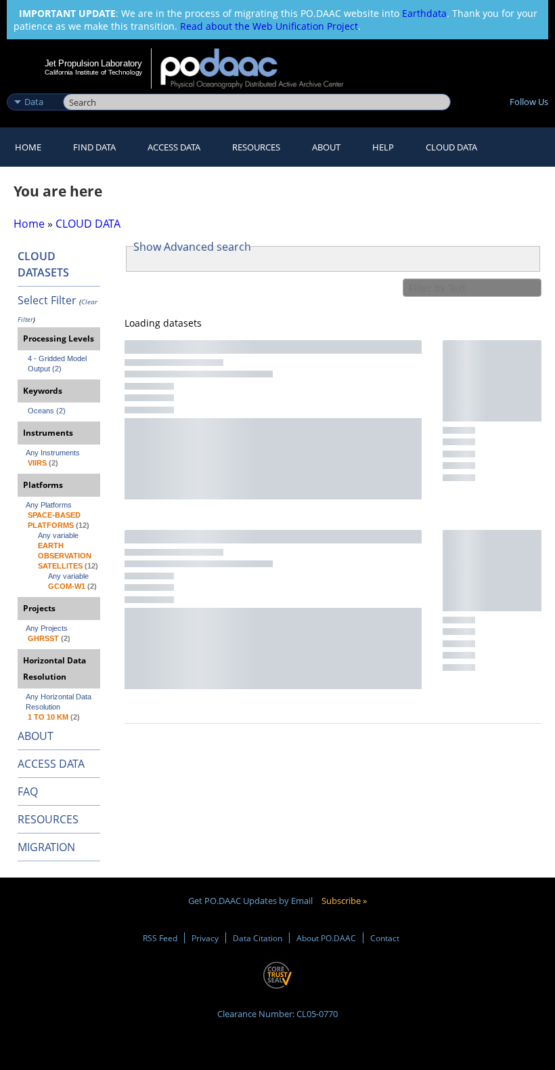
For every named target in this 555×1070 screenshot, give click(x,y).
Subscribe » (344, 900)
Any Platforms (49, 505)
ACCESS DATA (51, 763)
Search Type (33, 87)
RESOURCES (256, 147)
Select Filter (47, 300)
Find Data (94, 147)
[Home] (260, 68)
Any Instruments (53, 453)
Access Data (174, 147)
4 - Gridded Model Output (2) (58, 363)
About (326, 147)
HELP (383, 147)
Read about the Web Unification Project (269, 26)
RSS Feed (160, 937)
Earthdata (424, 13)
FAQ (28, 791)
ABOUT (35, 735)
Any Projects (47, 628)
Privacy (205, 937)
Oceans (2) (47, 411)
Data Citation (257, 937)
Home (28, 147)
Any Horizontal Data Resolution (59, 702)
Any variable (58, 535)
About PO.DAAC (326, 937)
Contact (384, 937)
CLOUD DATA (451, 147)
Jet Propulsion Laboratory (93, 63)
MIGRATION (46, 847)
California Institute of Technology (93, 72)
